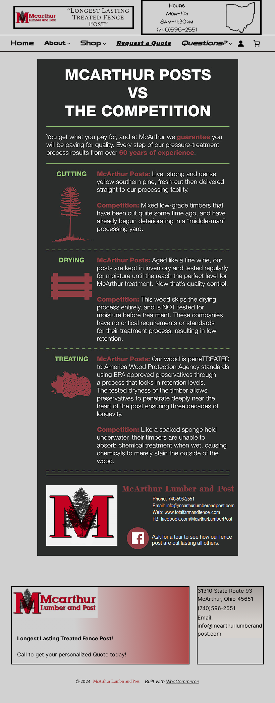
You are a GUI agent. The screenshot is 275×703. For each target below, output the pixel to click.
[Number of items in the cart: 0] (257, 43)
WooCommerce (182, 681)
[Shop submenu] (105, 43)
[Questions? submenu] (231, 43)
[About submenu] (68, 43)
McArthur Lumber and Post (116, 681)
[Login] (240, 43)
